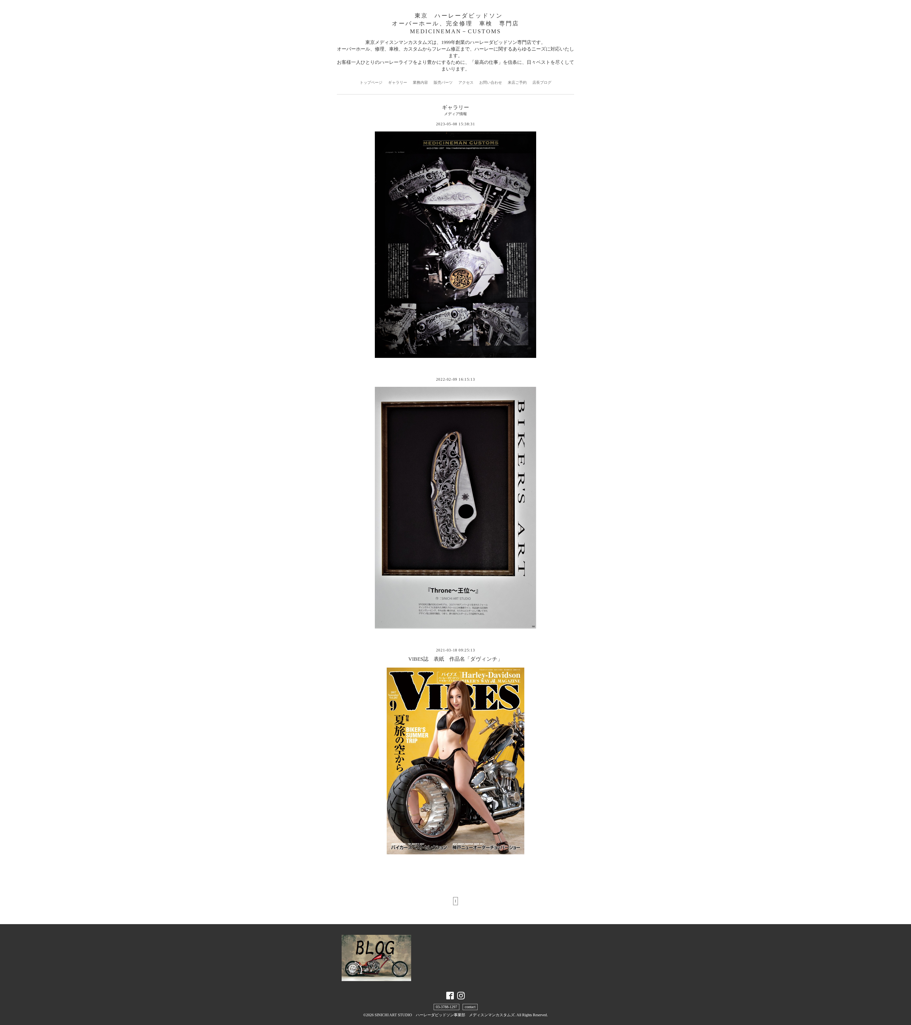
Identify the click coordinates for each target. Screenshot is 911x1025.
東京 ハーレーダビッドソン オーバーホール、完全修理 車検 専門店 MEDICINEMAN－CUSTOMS (455, 23)
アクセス (466, 82)
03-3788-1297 (446, 1007)
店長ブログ (541, 82)
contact (470, 1007)
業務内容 (420, 82)
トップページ (371, 82)
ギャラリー (397, 82)
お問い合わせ (490, 82)
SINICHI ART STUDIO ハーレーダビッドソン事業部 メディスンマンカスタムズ (445, 1015)
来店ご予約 (517, 82)
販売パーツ (443, 82)
